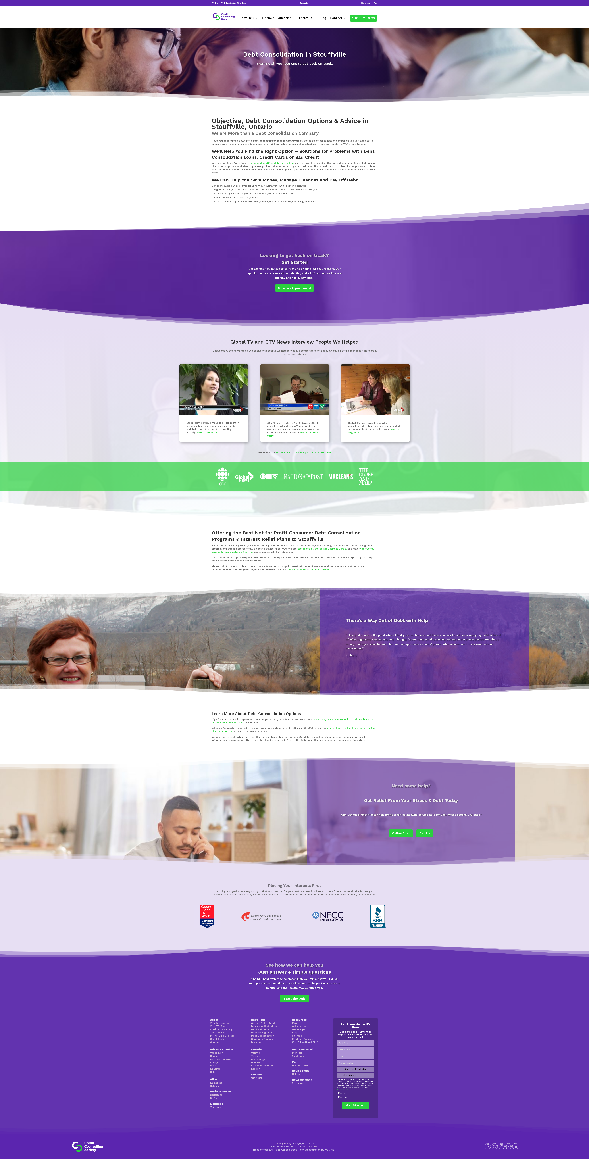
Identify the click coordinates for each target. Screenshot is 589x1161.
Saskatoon (216, 1094)
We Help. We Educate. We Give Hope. (229, 3)
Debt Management (262, 1032)
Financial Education (276, 18)
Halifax (296, 1074)
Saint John (298, 1056)
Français (304, 3)
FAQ (294, 1023)
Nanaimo (215, 1068)
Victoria (214, 1065)
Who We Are (217, 1026)
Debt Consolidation (262, 1035)
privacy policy (342, 1090)
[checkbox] (355, 1095)
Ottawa (255, 1052)
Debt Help (247, 18)
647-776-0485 (297, 569)
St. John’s (297, 1083)
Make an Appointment (294, 288)
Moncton (297, 1052)
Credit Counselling (221, 1029)
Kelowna (215, 1072)
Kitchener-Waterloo (262, 1065)
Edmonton (216, 1082)
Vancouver (216, 1052)
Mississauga (258, 1059)
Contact (336, 18)
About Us (305, 18)
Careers (214, 1042)
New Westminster (221, 1059)
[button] (375, 3)
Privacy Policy (283, 1143)
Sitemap (297, 1035)
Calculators (299, 1026)
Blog (322, 18)
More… (314, 1146)
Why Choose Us (219, 1023)
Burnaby (215, 1056)
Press (231, 1035)
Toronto (255, 1056)
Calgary (214, 1085)
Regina (214, 1098)
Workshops (298, 1029)
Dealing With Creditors (264, 1026)
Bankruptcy (257, 1042)
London (255, 1068)
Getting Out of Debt (263, 1023)
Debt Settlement (261, 1029)
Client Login (366, 3)
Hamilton (256, 1062)
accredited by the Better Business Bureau (322, 548)
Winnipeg (215, 1106)
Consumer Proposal (262, 1039)
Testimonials (217, 1032)
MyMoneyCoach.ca (303, 1039)
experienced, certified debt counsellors (270, 163)
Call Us (425, 833)
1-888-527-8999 (363, 18)
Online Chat (401, 833)
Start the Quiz (294, 998)
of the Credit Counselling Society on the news (303, 452)
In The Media (218, 1035)
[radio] (355, 1093)
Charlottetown (300, 1065)
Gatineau (256, 1077)
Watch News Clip (206, 432)
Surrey (214, 1062)
